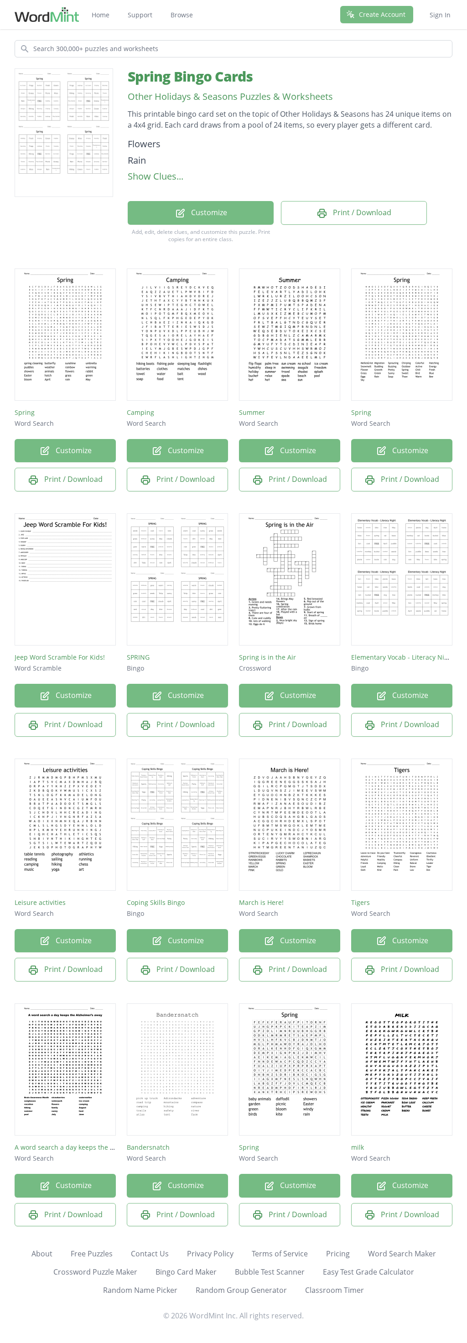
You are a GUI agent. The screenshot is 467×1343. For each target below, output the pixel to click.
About (41, 1254)
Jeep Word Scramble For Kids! (60, 657)
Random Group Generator (241, 1290)
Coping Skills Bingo (156, 902)
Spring (25, 412)
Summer (252, 412)
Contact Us (150, 1254)
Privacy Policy (210, 1254)
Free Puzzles (92, 1254)
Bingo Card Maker (186, 1272)
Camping (140, 412)
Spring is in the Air (267, 657)
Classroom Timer (334, 1290)
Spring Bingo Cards (190, 76)
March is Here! (261, 902)
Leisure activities (40, 902)
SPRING (138, 657)
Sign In (440, 14)
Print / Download (361, 212)
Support (140, 14)
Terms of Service (280, 1254)
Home (100, 14)
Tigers (360, 902)
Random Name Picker (140, 1290)
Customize (208, 212)
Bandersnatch (148, 1147)
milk (357, 1147)
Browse (182, 14)
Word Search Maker (402, 1254)
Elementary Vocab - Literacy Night (402, 657)
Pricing (338, 1254)
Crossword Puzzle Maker (95, 1272)
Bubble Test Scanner (270, 1272)
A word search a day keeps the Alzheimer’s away (88, 1147)
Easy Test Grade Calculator (368, 1272)
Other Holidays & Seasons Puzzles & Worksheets (230, 96)
